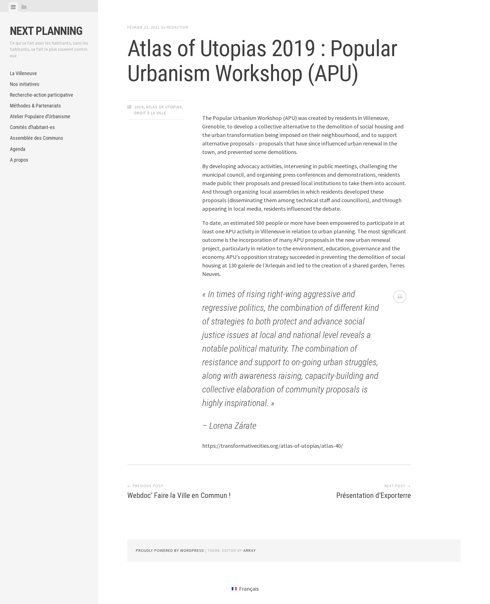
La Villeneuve (23, 73)
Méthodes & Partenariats (35, 106)
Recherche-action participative (41, 95)
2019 (138, 106)
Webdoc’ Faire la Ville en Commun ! (179, 495)
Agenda (17, 149)
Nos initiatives (24, 84)
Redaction (177, 27)
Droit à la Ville (150, 112)
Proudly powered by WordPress (170, 550)
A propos (19, 160)
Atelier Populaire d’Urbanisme (40, 116)
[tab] (13, 7)
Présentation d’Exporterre (373, 495)
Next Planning (46, 31)
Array (249, 550)
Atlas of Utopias (164, 106)
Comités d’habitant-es (32, 127)
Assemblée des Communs (36, 138)
